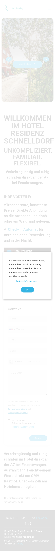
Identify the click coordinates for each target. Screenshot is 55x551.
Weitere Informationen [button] (27, 281)
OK (27, 289)
